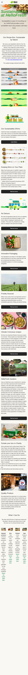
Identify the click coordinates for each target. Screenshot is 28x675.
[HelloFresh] (14, 2)
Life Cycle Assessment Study (14, 59)
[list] (14, 553)
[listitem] (14, 76)
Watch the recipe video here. (3, 577)
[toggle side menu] (2, 2)
